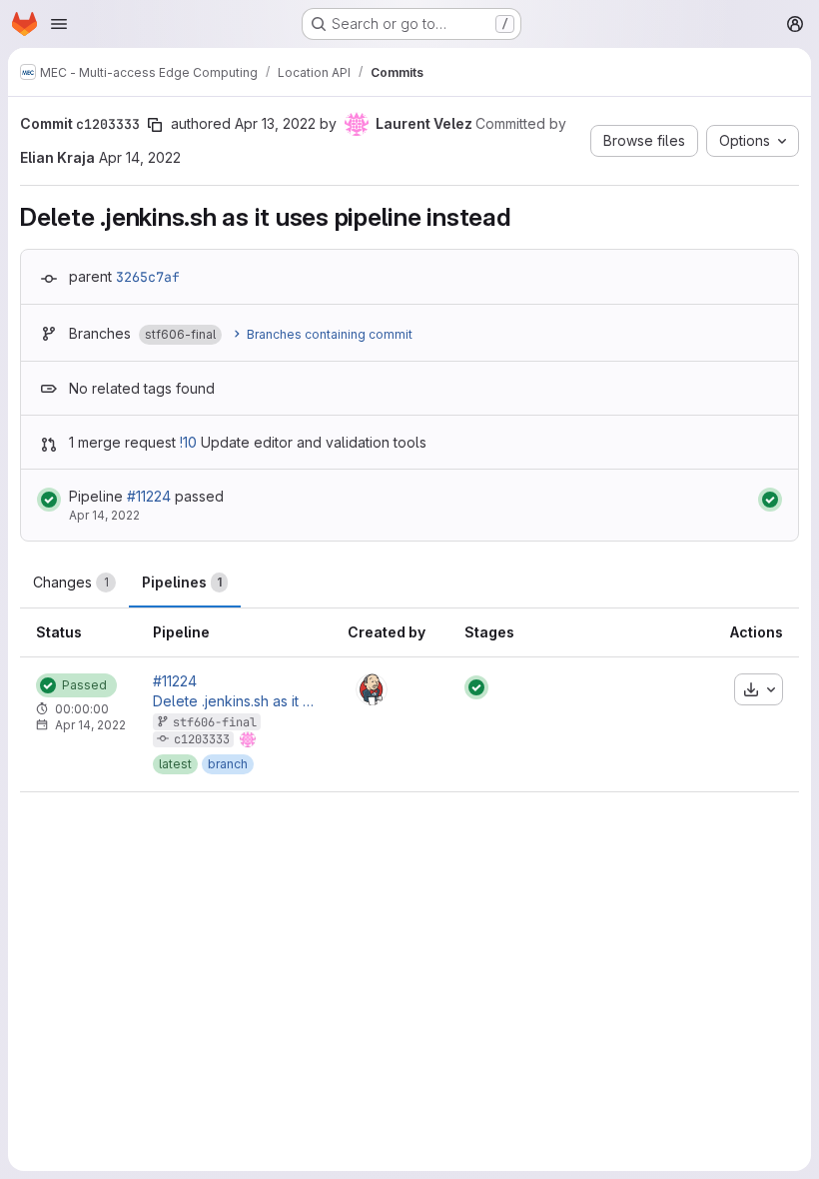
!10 (188, 442)
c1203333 (202, 739)
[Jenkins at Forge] (372, 689)
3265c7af (148, 277)
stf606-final (215, 722)
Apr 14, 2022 (140, 157)
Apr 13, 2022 (275, 123)
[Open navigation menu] (59, 24)
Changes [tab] (71, 582)
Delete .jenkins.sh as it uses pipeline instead (234, 701)
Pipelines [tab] (182, 582)
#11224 (149, 496)
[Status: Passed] (49, 500)
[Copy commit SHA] (155, 125)
